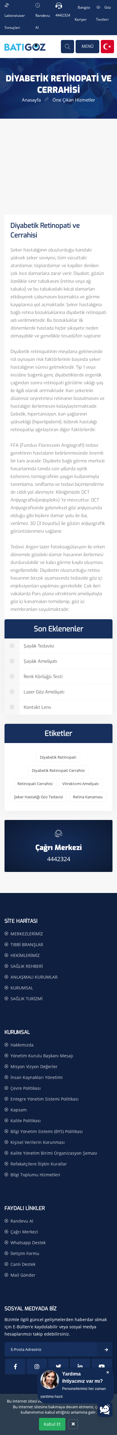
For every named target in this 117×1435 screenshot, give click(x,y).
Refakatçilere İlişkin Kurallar (38, 1164)
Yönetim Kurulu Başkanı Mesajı (41, 1056)
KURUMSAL (21, 988)
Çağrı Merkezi (24, 1232)
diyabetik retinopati (58, 757)
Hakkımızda (22, 1045)
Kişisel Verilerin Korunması (37, 1142)
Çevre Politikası (25, 1088)
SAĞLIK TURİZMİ (26, 998)
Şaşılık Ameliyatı (39, 661)
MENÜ (87, 46)
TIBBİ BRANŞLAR (26, 944)
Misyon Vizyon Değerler (34, 1066)
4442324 (63, 15)
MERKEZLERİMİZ (26, 934)
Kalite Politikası (25, 1120)
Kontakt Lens (36, 707)
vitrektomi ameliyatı (80, 783)
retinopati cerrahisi (34, 783)
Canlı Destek (22, 1264)
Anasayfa (31, 100)
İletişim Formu (24, 1253)
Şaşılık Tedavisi (38, 646)
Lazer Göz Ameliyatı (43, 692)
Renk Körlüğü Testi (42, 677)
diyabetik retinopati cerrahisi (58, 770)
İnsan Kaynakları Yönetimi (36, 1077)
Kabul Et (52, 1424)
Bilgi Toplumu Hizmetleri (35, 1175)
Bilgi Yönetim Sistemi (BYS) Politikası (46, 1131)
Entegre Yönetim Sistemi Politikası (44, 1099)
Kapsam (18, 1110)
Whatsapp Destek (28, 1242)
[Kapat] (73, 1424)
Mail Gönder (22, 1275)
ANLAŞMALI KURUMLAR (34, 977)
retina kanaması (88, 797)
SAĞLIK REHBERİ (26, 966)
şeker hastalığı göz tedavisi (38, 797)
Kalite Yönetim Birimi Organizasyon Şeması (53, 1153)
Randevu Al (21, 1221)
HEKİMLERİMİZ (25, 955)
